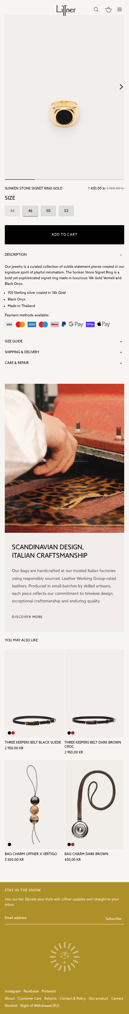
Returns (50, 999)
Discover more (27, 617)
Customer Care (29, 999)
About (10, 999)
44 (12, 211)
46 (30, 211)
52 (66, 211)
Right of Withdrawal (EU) (39, 1006)
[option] (64, 97)
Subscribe (113, 919)
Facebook (31, 991)
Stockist (11, 1006)
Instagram (13, 991)
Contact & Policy (73, 999)
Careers (117, 999)
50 (48, 211)
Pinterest (49, 991)
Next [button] (121, 87)
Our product (98, 999)
